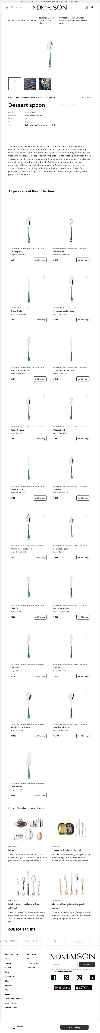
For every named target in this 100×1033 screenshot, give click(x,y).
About (7, 959)
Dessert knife (17, 489)
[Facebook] (53, 978)
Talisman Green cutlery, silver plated (46, 20)
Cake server (16, 786)
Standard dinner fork (21, 370)
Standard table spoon (63, 311)
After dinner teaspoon (21, 549)
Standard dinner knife (63, 370)
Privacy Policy (11, 1007)
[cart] (86, 7)
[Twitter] (92, 978)
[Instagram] (79, 978)
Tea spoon (58, 489)
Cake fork (15, 608)
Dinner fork (58, 251)
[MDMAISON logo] (73, 956)
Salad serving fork (62, 727)
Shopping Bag (33, 963)
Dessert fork (59, 430)
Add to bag (74, 1027)
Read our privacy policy (65, 971)
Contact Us (10, 976)
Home (11, 20)
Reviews (8, 985)
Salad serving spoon (20, 727)
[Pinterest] (66, 978)
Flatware (20, 20)
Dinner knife (16, 311)
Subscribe (87, 964)
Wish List (31, 967)
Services (8, 963)
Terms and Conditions (14, 999)
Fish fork (15, 667)
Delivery (8, 967)
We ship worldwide (50, 1)
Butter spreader (61, 608)
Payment (9, 972)
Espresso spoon (60, 549)
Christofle (31, 20)
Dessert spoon (17, 430)
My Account (32, 959)
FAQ (6, 990)
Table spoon (16, 251)
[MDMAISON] (50, 7)
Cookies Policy (11, 1003)
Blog (7, 981)
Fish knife (58, 667)
